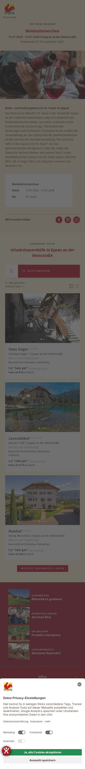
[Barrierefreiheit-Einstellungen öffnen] (6, 750)
